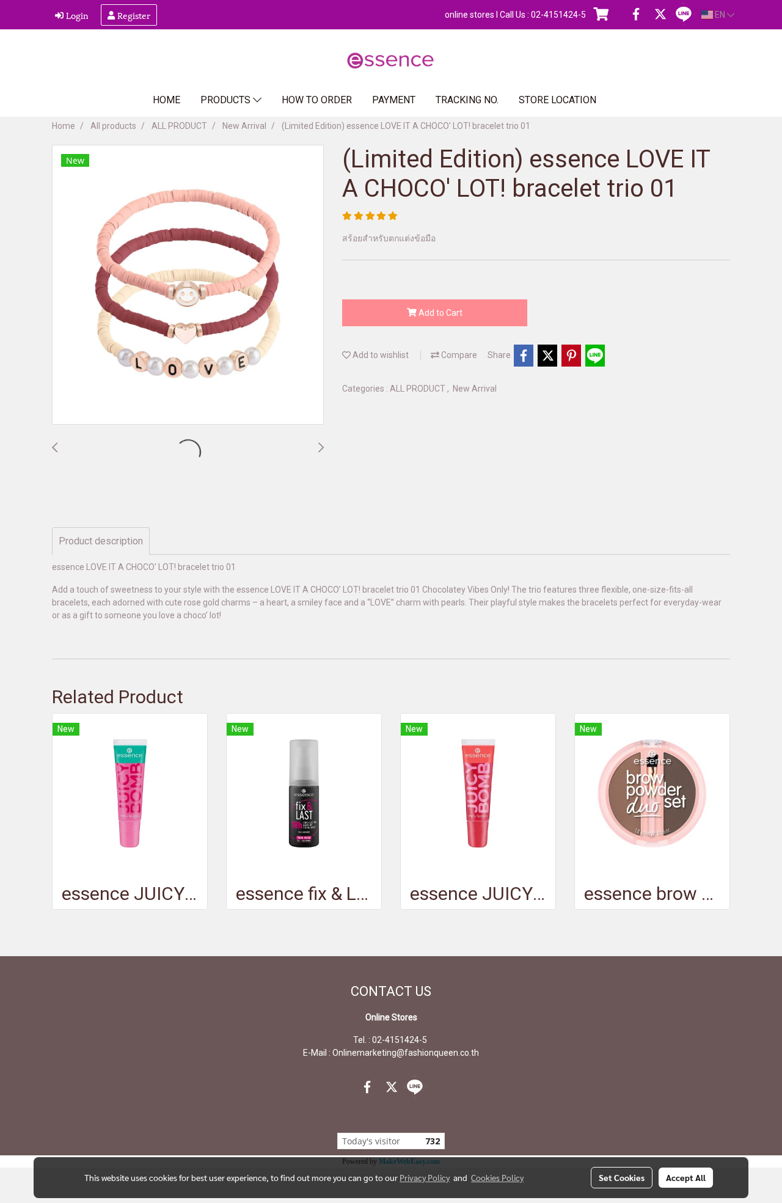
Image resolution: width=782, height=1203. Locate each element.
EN (720, 15)
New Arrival (475, 388)
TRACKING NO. (467, 100)
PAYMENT (393, 100)
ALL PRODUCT (418, 388)
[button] (625, 100)
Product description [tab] (101, 541)
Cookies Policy (497, 1177)
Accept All (686, 1177)
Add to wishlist (380, 355)
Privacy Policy (425, 1177)
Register (132, 15)
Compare (458, 355)
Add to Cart (439, 313)
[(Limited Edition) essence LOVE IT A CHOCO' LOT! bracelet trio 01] (188, 285)
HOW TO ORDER (317, 100)
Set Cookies (622, 1177)
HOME (166, 100)
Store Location (557, 100)
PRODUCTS (226, 100)
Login (76, 15)
